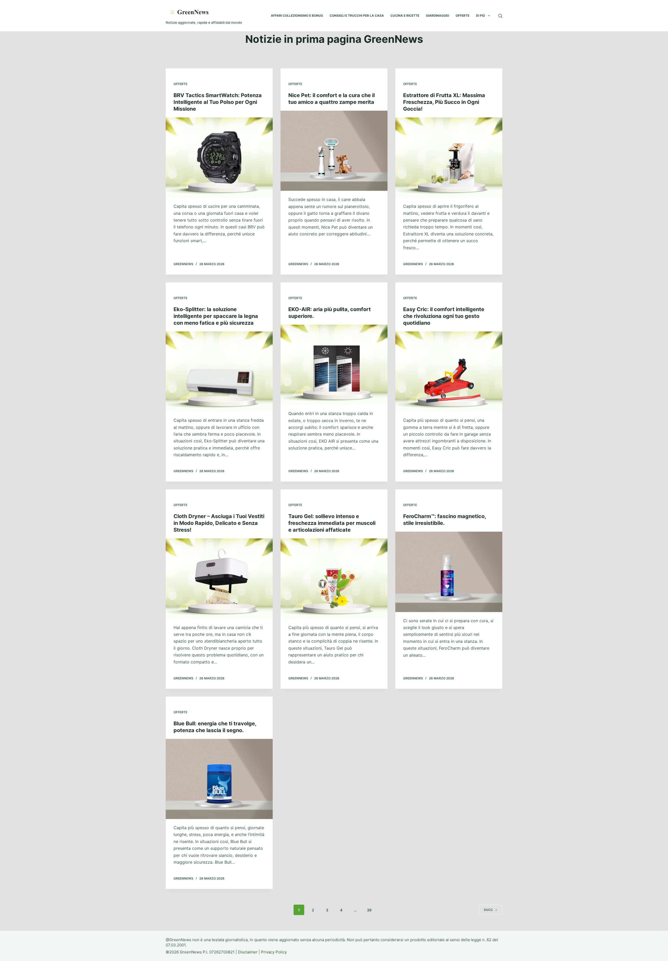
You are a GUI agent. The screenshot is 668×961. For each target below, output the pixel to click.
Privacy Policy (274, 952)
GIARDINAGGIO (437, 15)
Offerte (180, 84)
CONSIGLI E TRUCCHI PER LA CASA (357, 15)
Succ (488, 910)
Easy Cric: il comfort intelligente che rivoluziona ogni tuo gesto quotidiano (443, 316)
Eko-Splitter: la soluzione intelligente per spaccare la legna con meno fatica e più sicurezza (216, 316)
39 (369, 910)
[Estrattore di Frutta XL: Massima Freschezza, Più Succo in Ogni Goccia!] (448, 157)
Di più (480, 15)
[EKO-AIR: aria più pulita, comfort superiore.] (334, 365)
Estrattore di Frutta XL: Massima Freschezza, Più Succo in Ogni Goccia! (444, 102)
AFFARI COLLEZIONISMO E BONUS (297, 15)
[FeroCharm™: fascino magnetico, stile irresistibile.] (448, 572)
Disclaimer (248, 952)
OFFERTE (462, 15)
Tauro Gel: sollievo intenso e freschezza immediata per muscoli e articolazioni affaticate (331, 523)
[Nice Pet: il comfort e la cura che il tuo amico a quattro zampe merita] (334, 151)
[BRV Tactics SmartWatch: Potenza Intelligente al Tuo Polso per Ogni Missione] (219, 157)
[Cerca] (500, 16)
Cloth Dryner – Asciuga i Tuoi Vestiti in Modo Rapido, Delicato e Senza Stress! (219, 523)
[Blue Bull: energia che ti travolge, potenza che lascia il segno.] (219, 779)
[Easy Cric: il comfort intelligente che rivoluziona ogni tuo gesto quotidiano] (448, 371)
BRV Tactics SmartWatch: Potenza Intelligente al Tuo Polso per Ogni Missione (218, 102)
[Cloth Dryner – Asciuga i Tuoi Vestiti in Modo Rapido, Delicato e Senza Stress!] (219, 578)
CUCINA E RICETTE (404, 15)
